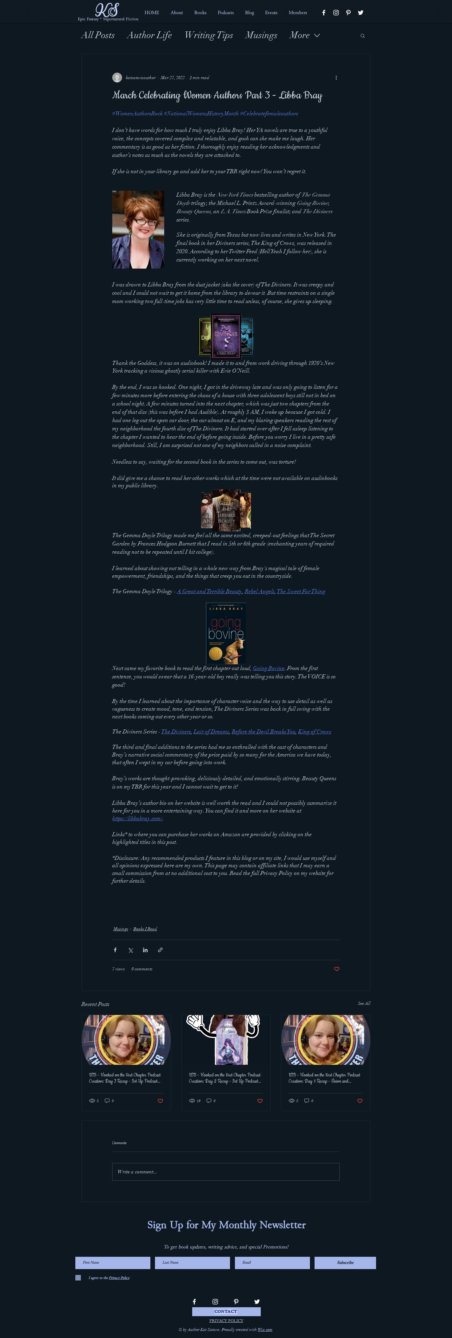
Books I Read (145, 929)
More (300, 35)
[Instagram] (336, 12)
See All (364, 1003)
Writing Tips (208, 35)
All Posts (98, 35)
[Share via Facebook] (115, 950)
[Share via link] (160, 950)
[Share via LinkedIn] (145, 950)
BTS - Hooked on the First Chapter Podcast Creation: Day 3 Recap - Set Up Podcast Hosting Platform (125, 1078)
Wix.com (265, 1329)
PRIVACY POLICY (226, 1321)
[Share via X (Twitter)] (130, 950)
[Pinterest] (348, 12)
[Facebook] (323, 12)
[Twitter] (360, 12)
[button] (176, 12)
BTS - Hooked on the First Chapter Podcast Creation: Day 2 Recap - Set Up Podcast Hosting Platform (224, 1078)
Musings (262, 35)
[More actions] (336, 77)
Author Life (149, 35)
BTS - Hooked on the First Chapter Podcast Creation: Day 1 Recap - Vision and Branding (324, 1078)
